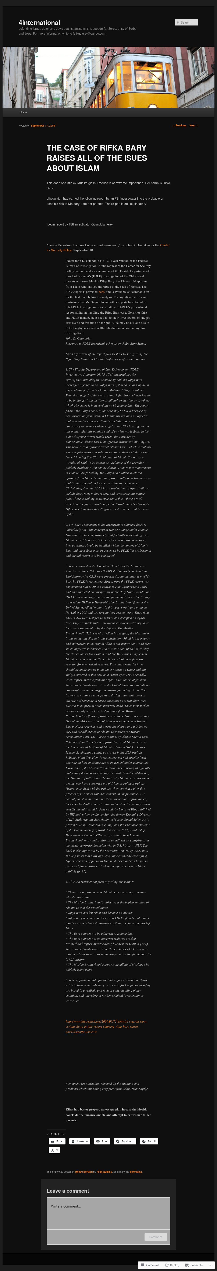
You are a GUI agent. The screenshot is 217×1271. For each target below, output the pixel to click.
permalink (136, 1172)
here (101, 291)
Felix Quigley (104, 1172)
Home (23, 112)
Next (193, 125)
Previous (179, 125)
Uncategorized (84, 1172)
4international (39, 22)
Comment (155, 1237)
